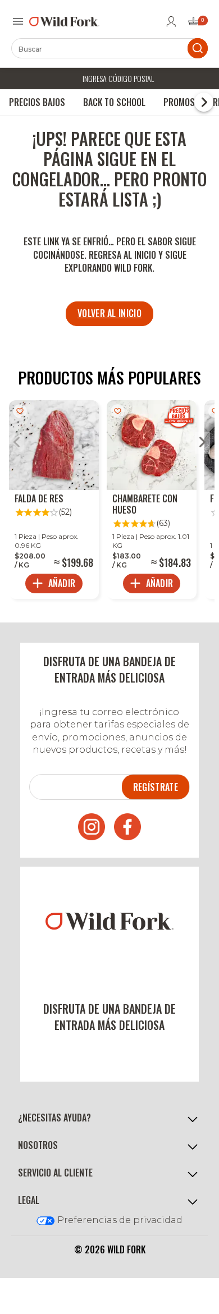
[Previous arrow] (16, 443)
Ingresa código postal (118, 78)
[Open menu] (18, 21)
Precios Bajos (37, 102)
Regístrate (155, 787)
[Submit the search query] (198, 48)
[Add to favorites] (20, 411)
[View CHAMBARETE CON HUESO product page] (152, 499)
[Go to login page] (171, 21)
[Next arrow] (202, 443)
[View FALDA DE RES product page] (54, 499)
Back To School (114, 102)
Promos (179, 102)
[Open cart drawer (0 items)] (197, 24)
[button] (109, 1118)
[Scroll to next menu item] (203, 102)
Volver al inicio (109, 313)
